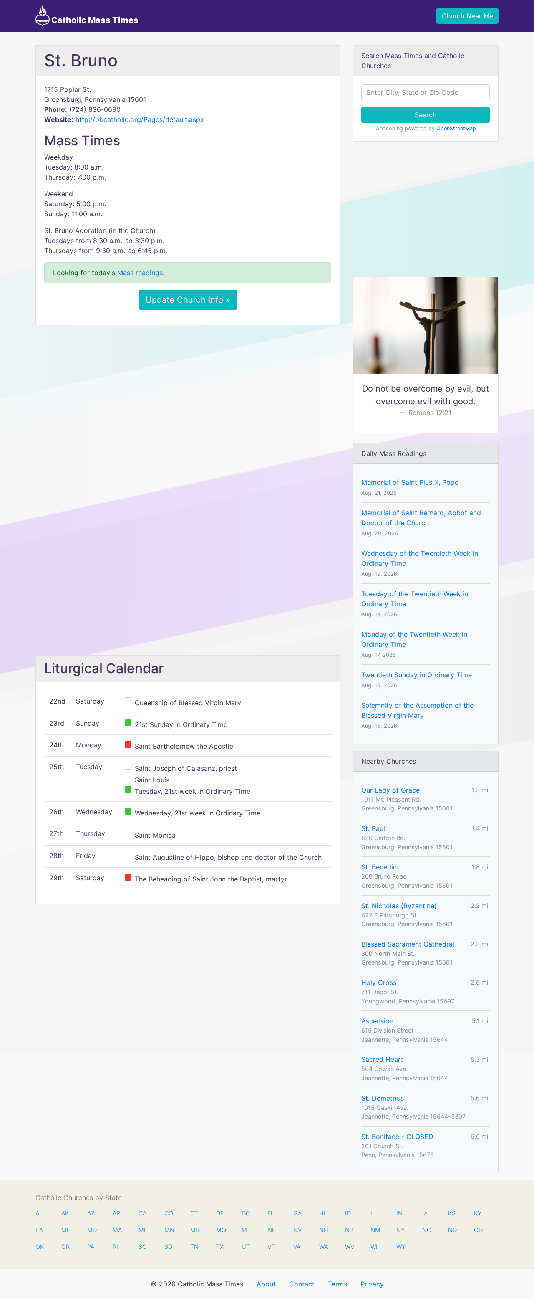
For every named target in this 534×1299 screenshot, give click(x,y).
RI (115, 1246)
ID (348, 1213)
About (266, 1284)
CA (142, 1213)
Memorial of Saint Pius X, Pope (409, 482)
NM (374, 1229)
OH (478, 1229)
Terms (337, 1284)
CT (194, 1213)
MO (220, 1229)
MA (117, 1229)
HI (322, 1213)
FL (270, 1213)
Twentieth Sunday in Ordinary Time (416, 675)
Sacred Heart (382, 1059)
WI (374, 1246)
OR (65, 1246)
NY (400, 1229)
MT (246, 1229)
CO (168, 1213)
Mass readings (140, 272)
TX (220, 1246)
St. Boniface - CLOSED (397, 1136)
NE (271, 1229)
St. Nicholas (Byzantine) (399, 905)
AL (39, 1213)
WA (323, 1246)
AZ (91, 1213)
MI (142, 1229)
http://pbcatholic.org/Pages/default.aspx (140, 119)
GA (297, 1213)
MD (91, 1229)
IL (372, 1213)
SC (142, 1246)
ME (65, 1229)
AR (116, 1213)
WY (400, 1246)
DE (220, 1213)
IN (399, 1213)
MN (168, 1229)
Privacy (372, 1284)
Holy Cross (378, 982)
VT (271, 1246)
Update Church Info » (188, 300)
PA (90, 1246)
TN (194, 1246)
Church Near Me (467, 16)
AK (65, 1213)
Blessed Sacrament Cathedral (407, 944)
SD (168, 1246)
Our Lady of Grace (390, 790)
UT (246, 1246)
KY (477, 1213)
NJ (349, 1229)
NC (426, 1229)
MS (194, 1229)
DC (246, 1213)
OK (39, 1246)
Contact (302, 1284)
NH (323, 1229)
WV (349, 1246)
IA (425, 1213)
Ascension (377, 1021)
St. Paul (373, 828)
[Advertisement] (187, 393)
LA (39, 1229)
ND (452, 1229)
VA (296, 1246)
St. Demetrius (382, 1098)
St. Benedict (380, 867)
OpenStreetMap (456, 128)
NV (297, 1229)
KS (452, 1213)
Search (425, 115)
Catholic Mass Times (94, 20)
